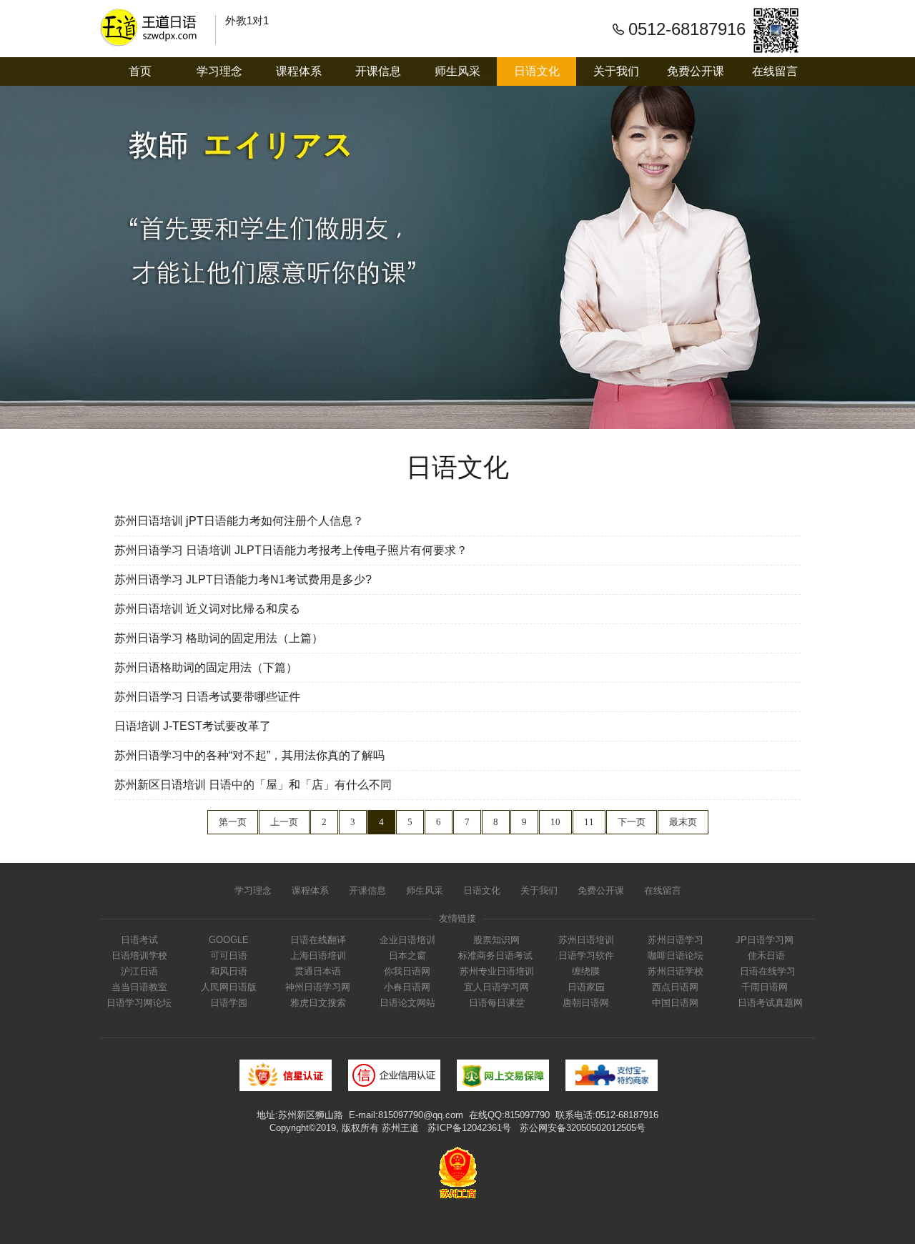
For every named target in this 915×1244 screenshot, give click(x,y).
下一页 (632, 821)
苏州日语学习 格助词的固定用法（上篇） (218, 638)
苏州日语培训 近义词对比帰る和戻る (207, 609)
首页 (140, 71)
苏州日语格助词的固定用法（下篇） (205, 667)
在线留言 (775, 71)
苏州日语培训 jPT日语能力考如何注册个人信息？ (239, 521)
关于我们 (616, 71)
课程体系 (299, 71)
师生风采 (457, 71)
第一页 (233, 821)
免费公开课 (695, 71)
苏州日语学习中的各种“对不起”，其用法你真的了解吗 (249, 755)
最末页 (683, 821)
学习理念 (219, 71)
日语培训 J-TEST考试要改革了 (192, 726)
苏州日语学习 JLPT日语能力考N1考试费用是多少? (243, 579)
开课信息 (378, 71)
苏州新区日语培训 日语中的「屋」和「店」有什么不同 (253, 785)
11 (589, 821)
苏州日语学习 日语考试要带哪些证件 (207, 697)
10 (555, 821)
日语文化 (537, 71)
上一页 (284, 821)
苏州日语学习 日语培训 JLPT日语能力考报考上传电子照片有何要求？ (291, 550)
